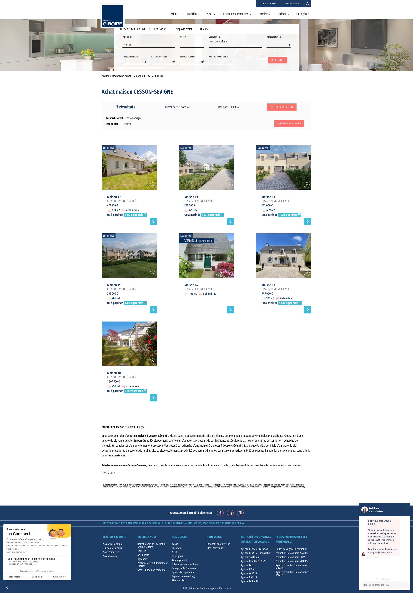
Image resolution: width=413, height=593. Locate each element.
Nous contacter (292, 4)
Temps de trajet (183, 29)
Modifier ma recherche (289, 123)
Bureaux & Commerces (235, 14)
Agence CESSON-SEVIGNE (254, 561)
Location (192, 14)
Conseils (141, 551)
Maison (137, 76)
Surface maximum (188, 57)
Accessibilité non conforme (151, 570)
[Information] (400, 509)
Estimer (282, 14)
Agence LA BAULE (249, 581)
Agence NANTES (249, 577)
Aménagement (179, 560)
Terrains (262, 14)
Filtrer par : (171, 107)
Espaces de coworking (183, 576)
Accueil (106, 76)
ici (387, 543)
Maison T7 (114, 197)
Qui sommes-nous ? (113, 548)
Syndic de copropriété (183, 572)
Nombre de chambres (218, 57)
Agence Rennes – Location (254, 549)
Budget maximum (130, 57)
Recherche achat (121, 76)
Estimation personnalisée (185, 564)
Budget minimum (274, 37)
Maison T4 (191, 285)
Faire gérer (302, 14)
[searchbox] (211, 45)
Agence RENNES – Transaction (256, 553)
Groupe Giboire (269, 4)
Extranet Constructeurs (218, 544)
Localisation (159, 29)
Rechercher (277, 60)
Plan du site (178, 580)
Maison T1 (191, 197)
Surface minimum (159, 57)
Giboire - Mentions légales (203, 588)
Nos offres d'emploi (113, 544)
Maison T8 (114, 373)
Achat (174, 14)
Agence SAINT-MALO (251, 557)
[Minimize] (405, 509)
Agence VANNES (249, 573)
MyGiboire (142, 559)
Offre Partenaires (215, 548)
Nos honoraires (111, 556)
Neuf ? (183, 37)
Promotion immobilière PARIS (291, 557)
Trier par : (222, 107)
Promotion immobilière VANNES (292, 561)
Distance (205, 29)
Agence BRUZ (247, 569)
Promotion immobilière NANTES (292, 553)
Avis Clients (143, 555)
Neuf (209, 14)
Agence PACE (247, 565)
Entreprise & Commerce (184, 568)
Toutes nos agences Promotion (291, 549)
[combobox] (148, 45)
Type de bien (128, 41)
